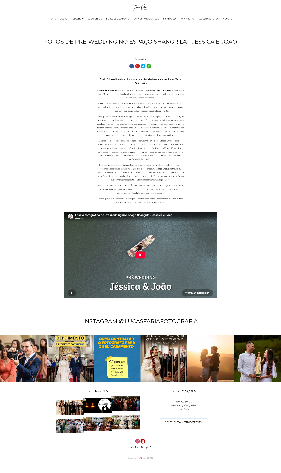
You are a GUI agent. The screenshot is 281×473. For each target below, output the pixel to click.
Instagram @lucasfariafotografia (140, 321)
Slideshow (77, 19)
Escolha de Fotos (208, 19)
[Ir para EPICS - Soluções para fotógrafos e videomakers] (140, 458)
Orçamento (187, 19)
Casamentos (95, 19)
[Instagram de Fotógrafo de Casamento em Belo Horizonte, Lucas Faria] (137, 441)
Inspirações (170, 19)
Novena (227, 19)
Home (52, 19)
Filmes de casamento (117, 19)
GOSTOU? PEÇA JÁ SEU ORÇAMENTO (183, 422)
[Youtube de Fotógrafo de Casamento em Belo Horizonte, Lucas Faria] (143, 441)
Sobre (63, 19)
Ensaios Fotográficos (146, 19)
